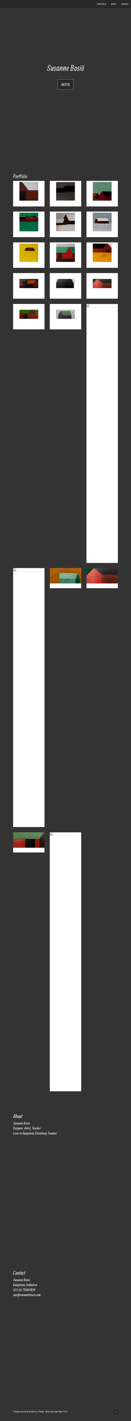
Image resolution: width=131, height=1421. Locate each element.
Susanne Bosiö (65, 68)
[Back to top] (115, 1412)
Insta (65, 84)
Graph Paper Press (60, 1411)
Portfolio (101, 4)
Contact (125, 4)
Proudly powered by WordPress (25, 1411)
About (113, 4)
